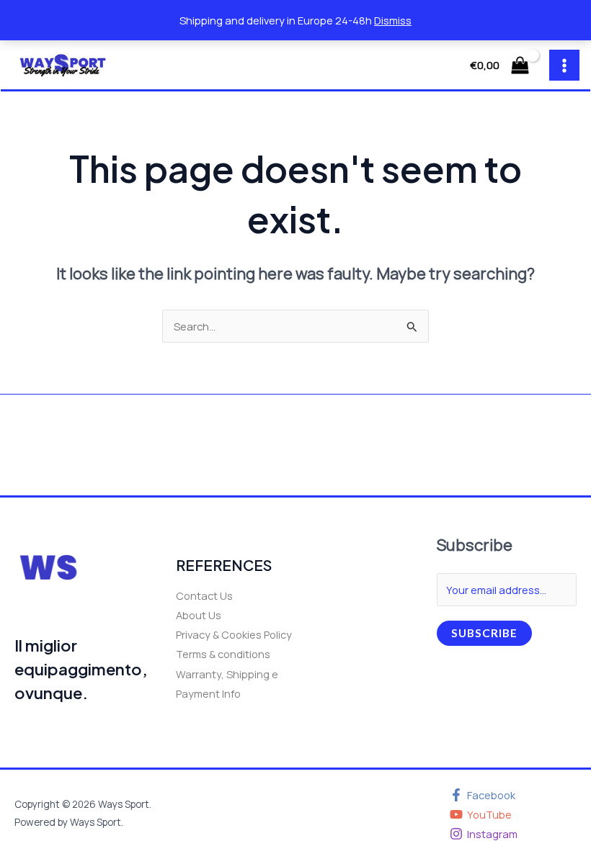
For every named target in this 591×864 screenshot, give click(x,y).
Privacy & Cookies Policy (234, 634)
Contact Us (204, 595)
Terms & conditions (223, 654)
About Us (198, 615)
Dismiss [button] (393, 20)
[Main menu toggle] (564, 65)
